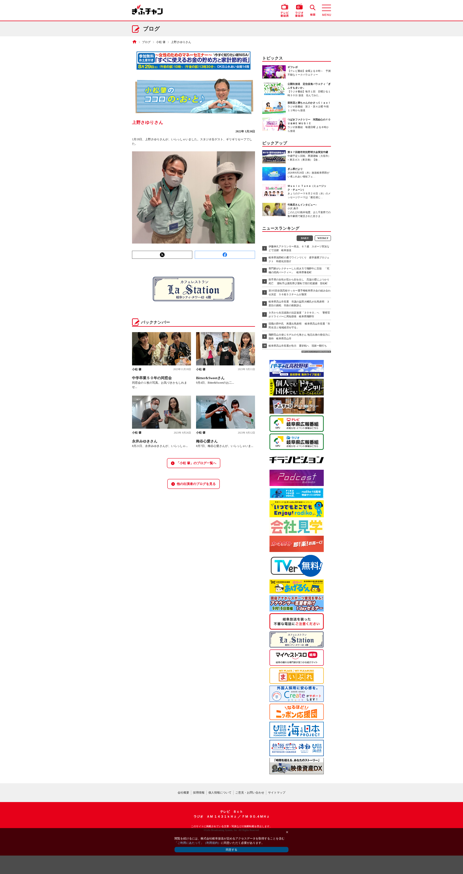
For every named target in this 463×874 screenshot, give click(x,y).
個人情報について (220, 792)
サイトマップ (276, 792)
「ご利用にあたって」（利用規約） (198, 842)
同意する (231, 849)
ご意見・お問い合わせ (249, 792)
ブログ (146, 42)
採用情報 (199, 792)
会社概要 (183, 792)
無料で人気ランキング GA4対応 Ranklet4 (315, 352)
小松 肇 (160, 42)
